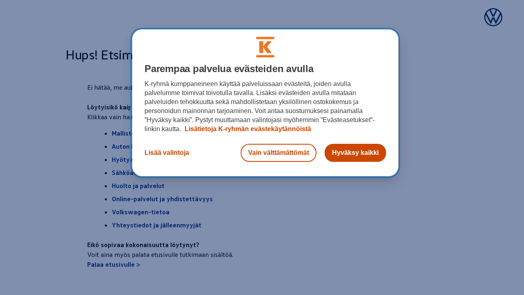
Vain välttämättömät (278, 152)
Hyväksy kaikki (355, 152)
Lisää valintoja (167, 152)
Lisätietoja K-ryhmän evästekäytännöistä (247, 128)
